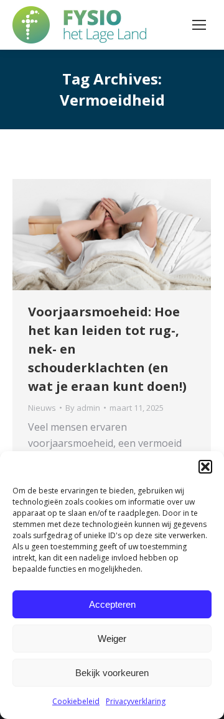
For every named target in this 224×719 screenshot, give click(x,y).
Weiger (112, 638)
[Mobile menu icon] (199, 24)
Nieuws (42, 407)
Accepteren (112, 604)
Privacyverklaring (136, 701)
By (82, 407)
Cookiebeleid (76, 701)
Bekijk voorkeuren (112, 672)
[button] (205, 466)
